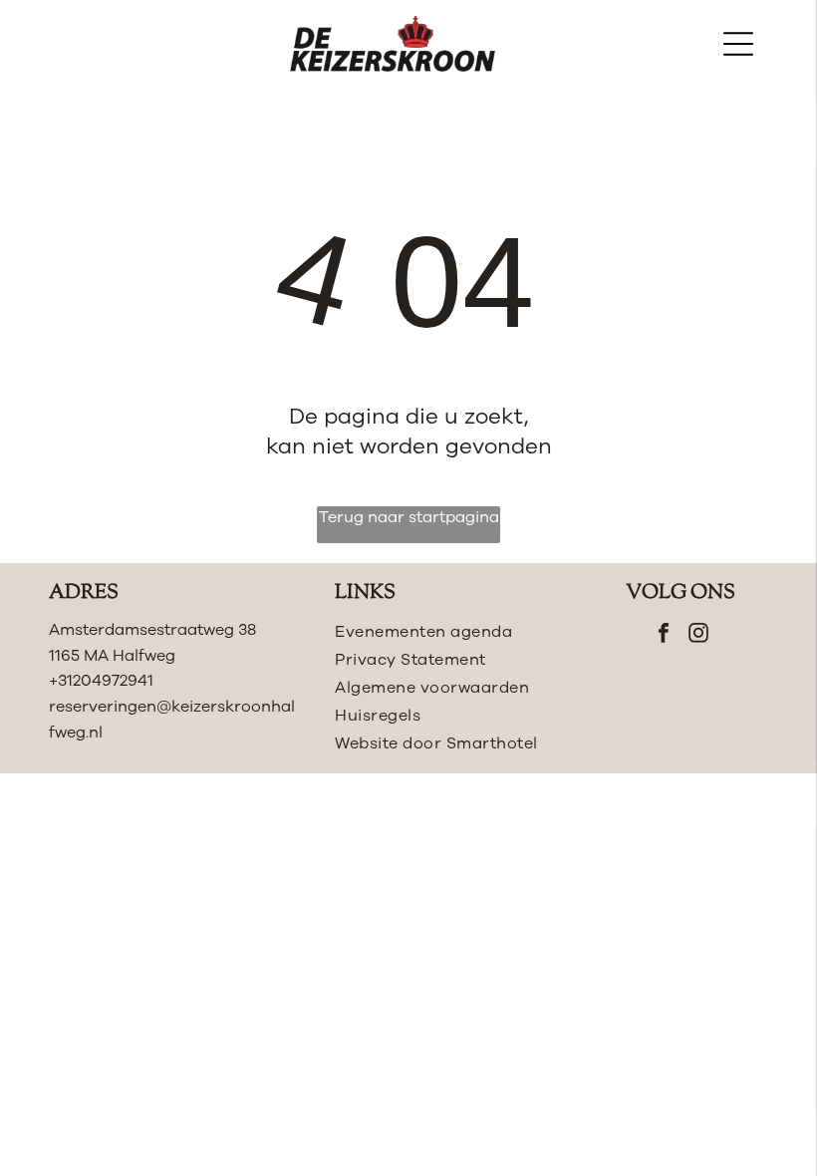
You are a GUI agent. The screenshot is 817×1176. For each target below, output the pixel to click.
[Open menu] (738, 44)
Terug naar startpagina (409, 517)
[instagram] (698, 635)
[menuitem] (444, 632)
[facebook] (664, 635)
